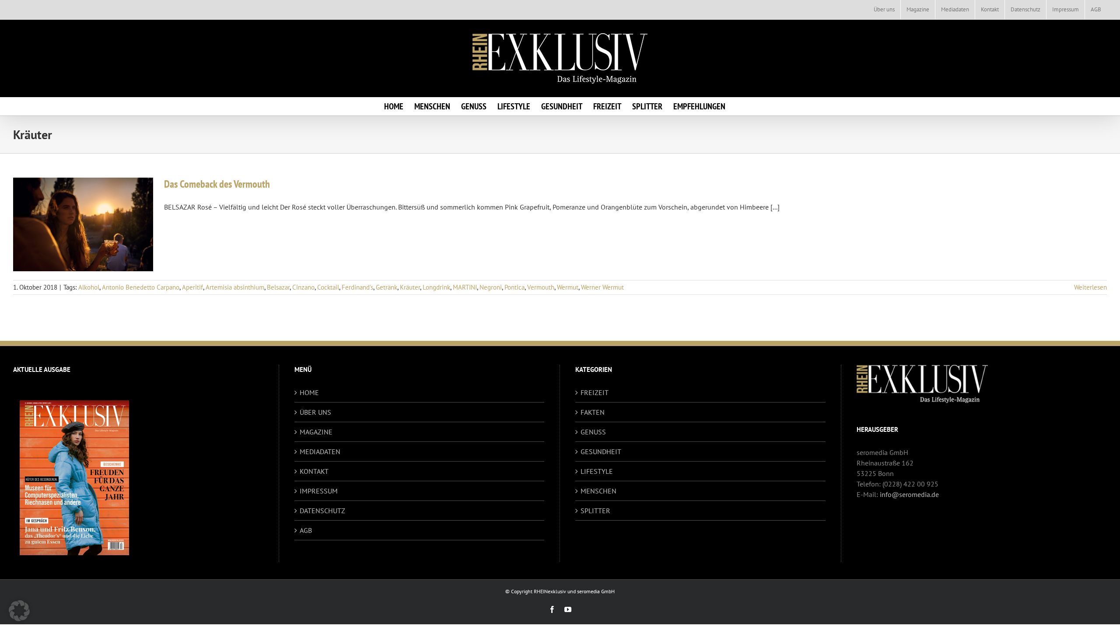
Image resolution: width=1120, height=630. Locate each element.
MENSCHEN (598, 490)
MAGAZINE (316, 431)
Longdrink (436, 287)
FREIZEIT (595, 392)
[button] (19, 611)
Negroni (491, 287)
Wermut (567, 287)
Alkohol (88, 287)
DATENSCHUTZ (322, 510)
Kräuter (410, 287)
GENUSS (593, 431)
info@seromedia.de (909, 494)
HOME (309, 392)
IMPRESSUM (319, 490)
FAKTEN (593, 412)
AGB (306, 530)
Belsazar (278, 287)
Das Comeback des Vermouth (217, 184)
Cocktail (328, 287)
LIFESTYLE (597, 471)
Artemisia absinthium (235, 287)
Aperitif (192, 287)
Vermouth (540, 287)
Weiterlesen (1090, 287)
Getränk (386, 287)
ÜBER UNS (315, 412)
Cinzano (303, 287)
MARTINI (465, 287)
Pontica (514, 287)
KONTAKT (314, 471)
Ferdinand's (357, 287)
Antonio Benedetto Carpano (140, 287)
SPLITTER (595, 510)
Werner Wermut (602, 287)
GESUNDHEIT (601, 451)
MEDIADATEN (320, 451)
